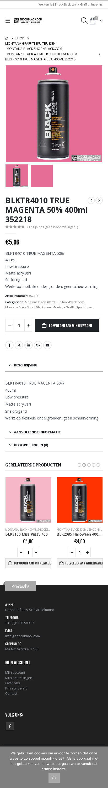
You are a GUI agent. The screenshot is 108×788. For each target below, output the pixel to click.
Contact (11, 693)
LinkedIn (28, 345)
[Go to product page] (28, 500)
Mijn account (15, 672)
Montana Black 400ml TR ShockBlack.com (54, 302)
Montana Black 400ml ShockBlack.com (33, 529)
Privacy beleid (16, 688)
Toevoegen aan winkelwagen (70, 325)
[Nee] (101, 767)
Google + (38, 345)
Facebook (9, 345)
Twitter (19, 345)
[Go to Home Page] (6, 38)
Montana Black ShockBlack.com (28, 307)
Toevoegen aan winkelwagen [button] (32, 563)
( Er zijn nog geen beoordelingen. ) (52, 227)
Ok (54, 778)
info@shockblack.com (22, 636)
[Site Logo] (28, 21)
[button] (9, 20)
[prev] (91, 200)
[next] (99, 200)
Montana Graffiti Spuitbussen (73, 307)
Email (47, 345)
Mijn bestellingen (18, 677)
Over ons (12, 683)
